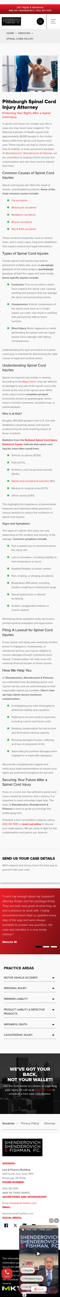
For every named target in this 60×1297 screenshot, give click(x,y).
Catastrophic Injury (18, 1035)
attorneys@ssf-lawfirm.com (17, 1213)
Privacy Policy (30, 1123)
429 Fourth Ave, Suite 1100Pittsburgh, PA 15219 (18, 1174)
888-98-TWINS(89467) (21, 10)
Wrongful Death (15, 1024)
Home (10, 33)
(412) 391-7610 (43, 10)
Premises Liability (16, 999)
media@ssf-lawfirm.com (23, 1203)
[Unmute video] (39, 1253)
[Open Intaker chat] (24, 1295)
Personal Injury (15, 988)
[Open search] (40, 21)
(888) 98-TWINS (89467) (16, 1193)
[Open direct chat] (51, 1220)
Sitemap (49, 1123)
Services (24, 33)
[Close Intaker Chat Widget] (56, 1220)
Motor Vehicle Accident (21, 977)
